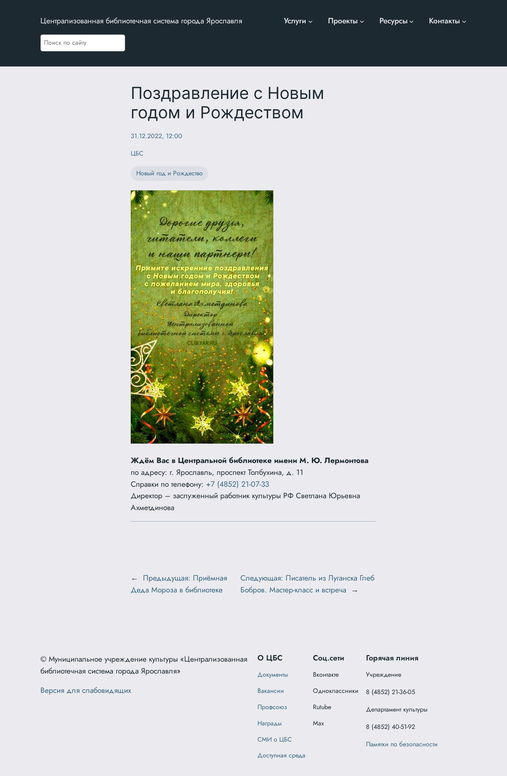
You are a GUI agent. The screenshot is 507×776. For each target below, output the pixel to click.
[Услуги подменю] (310, 21)
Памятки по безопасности (402, 744)
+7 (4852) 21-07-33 (237, 484)
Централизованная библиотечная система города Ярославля (141, 20)
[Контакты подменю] (464, 21)
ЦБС (137, 153)
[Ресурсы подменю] (411, 21)
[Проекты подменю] (362, 21)
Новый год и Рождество (169, 173)
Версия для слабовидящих (85, 690)
